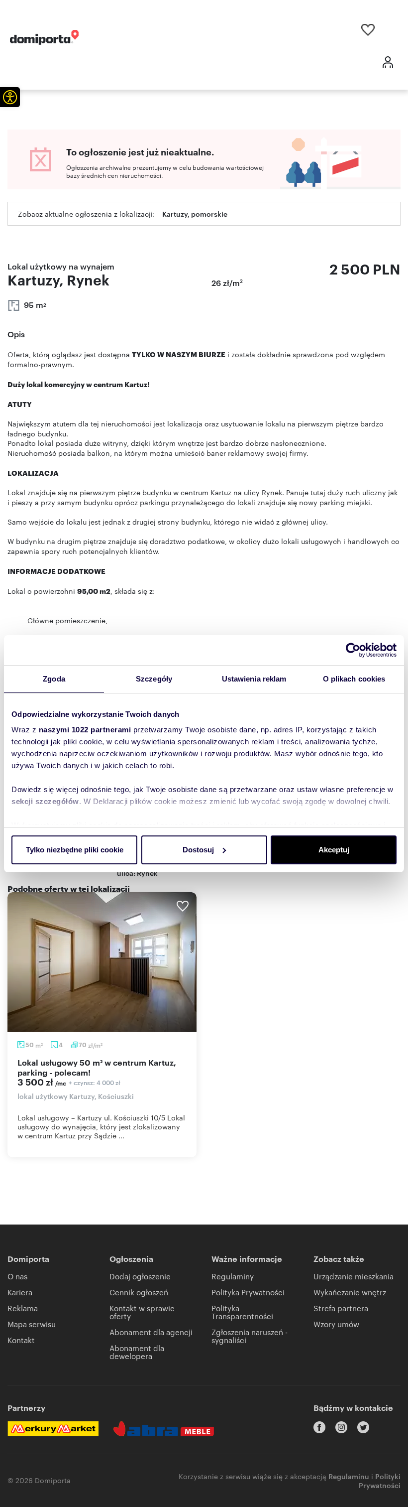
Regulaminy (232, 1276)
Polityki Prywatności (380, 1480)
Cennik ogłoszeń (138, 1292)
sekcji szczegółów (45, 801)
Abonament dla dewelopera (136, 1352)
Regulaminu (348, 1476)
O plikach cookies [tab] (354, 679)
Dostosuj (198, 849)
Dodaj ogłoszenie (140, 1276)
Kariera (19, 1292)
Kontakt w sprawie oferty (142, 1312)
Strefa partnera (340, 1308)
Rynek (147, 872)
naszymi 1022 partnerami (85, 729)
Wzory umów (336, 1324)
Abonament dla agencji (151, 1332)
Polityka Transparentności (242, 1312)
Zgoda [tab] (54, 679)
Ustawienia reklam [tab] (254, 679)
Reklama (22, 1308)
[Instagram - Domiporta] (341, 1427)
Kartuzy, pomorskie (194, 213)
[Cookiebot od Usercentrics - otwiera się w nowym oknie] (353, 650)
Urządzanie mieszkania (353, 1276)
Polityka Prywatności (248, 1292)
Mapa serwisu (31, 1324)
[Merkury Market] (53, 1428)
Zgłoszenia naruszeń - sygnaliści (249, 1336)
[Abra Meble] (163, 1428)
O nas (17, 1276)
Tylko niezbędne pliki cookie (74, 849)
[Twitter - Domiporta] (363, 1427)
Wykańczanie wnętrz (349, 1292)
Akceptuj (333, 849)
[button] (10, 97)
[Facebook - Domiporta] (319, 1427)
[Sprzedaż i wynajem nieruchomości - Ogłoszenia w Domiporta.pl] (44, 37)
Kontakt (21, 1340)
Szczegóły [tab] (154, 679)
